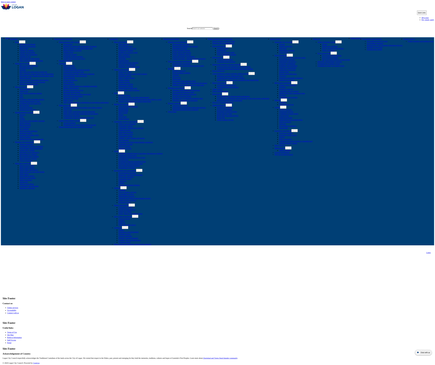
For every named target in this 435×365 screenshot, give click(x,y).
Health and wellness (121, 104)
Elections (282, 87)
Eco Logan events (324, 53)
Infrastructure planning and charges (185, 46)
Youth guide (283, 128)
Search (189, 28)
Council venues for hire (126, 210)
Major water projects (27, 168)
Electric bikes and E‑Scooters (128, 90)
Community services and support (125, 122)
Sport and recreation (125, 132)
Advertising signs (69, 68)
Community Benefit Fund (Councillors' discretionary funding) (140, 153)
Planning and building (171, 39)
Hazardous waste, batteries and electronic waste (37, 76)
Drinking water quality (28, 178)
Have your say (280, 145)
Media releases (280, 148)
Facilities (23, 70)
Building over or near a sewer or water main (188, 85)
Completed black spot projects (227, 87)
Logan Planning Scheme (181, 50)
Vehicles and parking (121, 70)
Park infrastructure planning (128, 63)
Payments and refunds (27, 44)
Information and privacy (287, 62)
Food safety (122, 117)
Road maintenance (219, 46)
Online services (356, 38)
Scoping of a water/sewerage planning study (188, 66)
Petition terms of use (286, 104)
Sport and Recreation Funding (129, 166)
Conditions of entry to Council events (331, 66)
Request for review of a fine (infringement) (133, 97)
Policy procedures (285, 139)
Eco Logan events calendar (332, 56)
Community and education (29, 186)
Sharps (120, 115)
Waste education (25, 78)
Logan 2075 (283, 52)
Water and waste (65, 105)
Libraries (117, 188)
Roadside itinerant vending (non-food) (77, 94)
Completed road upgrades (226, 62)
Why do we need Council (284, 154)
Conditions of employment (288, 114)
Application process (286, 112)
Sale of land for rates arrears (30, 59)
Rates (17, 42)
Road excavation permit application (229, 100)
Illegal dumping (25, 125)
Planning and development (177, 42)
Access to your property (127, 65)
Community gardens (125, 50)
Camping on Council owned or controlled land (295, 141)
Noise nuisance (25, 123)
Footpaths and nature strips (29, 135)
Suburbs (282, 44)
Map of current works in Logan (223, 41)
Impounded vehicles (125, 86)
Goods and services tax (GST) (74, 59)
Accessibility (11, 310)
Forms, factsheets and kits (182, 55)
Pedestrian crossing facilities (227, 112)
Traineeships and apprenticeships (291, 120)
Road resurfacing (218, 71)
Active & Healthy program (128, 107)
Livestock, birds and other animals (32, 99)
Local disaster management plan (31, 148)
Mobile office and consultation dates (292, 93)
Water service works (27, 166)
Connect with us (409, 39)
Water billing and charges (29, 170)
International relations (287, 50)
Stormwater (177, 79)
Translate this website (374, 49)
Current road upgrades (225, 60)
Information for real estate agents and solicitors (189, 108)
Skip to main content (8, 2)
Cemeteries (118, 228)
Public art (121, 223)
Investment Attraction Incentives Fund (132, 162)
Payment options (124, 95)
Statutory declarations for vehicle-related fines (134, 101)
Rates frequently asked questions (31, 61)
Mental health (123, 111)
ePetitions (282, 102)
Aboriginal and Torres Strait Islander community (135, 142)
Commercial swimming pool (73, 72)
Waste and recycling (22, 63)
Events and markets (70, 80)
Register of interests (286, 89)
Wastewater (24, 182)
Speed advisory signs (224, 114)
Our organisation (281, 55)
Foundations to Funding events (329, 64)
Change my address (27, 50)
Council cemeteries (125, 236)
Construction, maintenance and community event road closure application (243, 98)
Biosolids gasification (27, 188)
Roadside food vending (71, 92)
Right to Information (14, 337)
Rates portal (24, 48)
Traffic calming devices (225, 120)
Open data (282, 48)
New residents (123, 140)
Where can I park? (125, 72)
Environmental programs (127, 173)
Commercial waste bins (71, 116)
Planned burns (123, 61)
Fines (116, 93)
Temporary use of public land (128, 67)
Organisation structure (287, 60)
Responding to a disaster (28, 154)
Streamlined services (180, 48)
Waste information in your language (32, 82)
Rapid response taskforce (28, 131)
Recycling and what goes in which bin (33, 72)
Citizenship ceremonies (287, 70)
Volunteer (282, 124)
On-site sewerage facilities (182, 96)
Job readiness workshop (287, 126)
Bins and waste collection (29, 66)
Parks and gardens (120, 42)
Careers (277, 107)
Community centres (125, 208)
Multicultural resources (126, 196)
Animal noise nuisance (28, 110)
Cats (21, 95)
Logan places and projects (182, 52)
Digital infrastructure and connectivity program (75, 127)
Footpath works (222, 48)
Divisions (282, 95)
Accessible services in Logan (377, 41)
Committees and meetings (288, 97)
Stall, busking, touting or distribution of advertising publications (86, 102)
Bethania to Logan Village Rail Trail (230, 76)
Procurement (67, 44)
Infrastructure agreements (182, 64)
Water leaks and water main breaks (32, 172)
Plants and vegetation (126, 177)
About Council (275, 39)
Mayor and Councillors (283, 83)
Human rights (284, 72)
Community (113, 39)
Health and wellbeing (329, 46)
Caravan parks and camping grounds (76, 70)
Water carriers (68, 100)
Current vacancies (285, 110)
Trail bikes (122, 59)
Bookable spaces (124, 202)
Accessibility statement (375, 43)
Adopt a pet (24, 91)
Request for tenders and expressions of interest (80, 46)
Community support (125, 126)
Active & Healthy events (326, 42)
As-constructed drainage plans (183, 92)
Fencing (22, 115)
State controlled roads (220, 91)
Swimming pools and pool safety (184, 81)
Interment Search (124, 234)
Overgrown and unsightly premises (32, 121)
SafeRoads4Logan (219, 105)
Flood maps (172, 112)
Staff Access (11, 340)
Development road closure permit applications (233, 96)
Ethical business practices (72, 50)
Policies (282, 137)
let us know (34, 283)
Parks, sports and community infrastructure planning (132, 244)
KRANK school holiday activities (330, 62)
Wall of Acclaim (124, 146)
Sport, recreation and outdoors (333, 48)
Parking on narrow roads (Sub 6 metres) (132, 74)
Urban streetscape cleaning (226, 55)
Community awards (125, 144)
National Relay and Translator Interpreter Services (384, 45)
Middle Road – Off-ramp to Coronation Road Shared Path (238, 80)
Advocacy (282, 76)
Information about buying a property (185, 110)
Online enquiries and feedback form (420, 41)
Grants (116, 151)
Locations (122, 190)
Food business (68, 82)
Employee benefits (285, 118)
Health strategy (123, 119)
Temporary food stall (70, 98)
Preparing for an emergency (29, 152)
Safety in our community (127, 124)
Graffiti (22, 119)
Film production (69, 78)
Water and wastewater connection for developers (80, 114)
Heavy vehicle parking (126, 78)
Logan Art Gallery (125, 212)
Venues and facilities (121, 205)
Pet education (24, 106)
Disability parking (124, 76)
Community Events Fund (127, 155)
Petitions (278, 100)
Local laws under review (288, 135)
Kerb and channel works (225, 52)
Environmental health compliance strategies (78, 74)
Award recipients (69, 123)
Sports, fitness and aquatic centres (130, 214)
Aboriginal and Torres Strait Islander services (134, 198)
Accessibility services (126, 194)
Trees (21, 117)
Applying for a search (180, 106)
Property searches (174, 103)
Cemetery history (124, 242)
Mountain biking (124, 57)
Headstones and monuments (128, 232)
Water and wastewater (23, 163)
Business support (65, 61)
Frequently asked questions (73, 57)
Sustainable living (124, 179)
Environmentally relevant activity (75, 76)
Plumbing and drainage (176, 88)
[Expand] (21, 38)
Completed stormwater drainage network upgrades (235, 69)
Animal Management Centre (30, 101)
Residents (14, 39)
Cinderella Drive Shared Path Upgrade (231, 78)
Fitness (324, 44)
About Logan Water (27, 184)
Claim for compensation (287, 68)
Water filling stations (27, 176)
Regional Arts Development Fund (130, 164)
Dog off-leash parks (125, 46)
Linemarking (221, 50)
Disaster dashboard (26, 144)
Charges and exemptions (28, 55)
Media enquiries (285, 150)
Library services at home (127, 200)
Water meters (24, 174)
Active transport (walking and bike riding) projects (230, 74)
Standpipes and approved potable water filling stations (82, 108)
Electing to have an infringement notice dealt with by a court (140, 99)
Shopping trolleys (26, 133)
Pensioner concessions (28, 46)
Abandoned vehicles (125, 84)
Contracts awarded (70, 55)
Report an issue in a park (127, 48)
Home (6, 253)
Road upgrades (217, 57)
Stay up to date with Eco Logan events (336, 60)
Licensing (62, 63)
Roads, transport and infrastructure (220, 39)
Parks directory (123, 44)
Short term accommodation (73, 96)
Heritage (121, 221)
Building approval (179, 71)
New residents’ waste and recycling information (37, 74)
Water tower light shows (127, 225)
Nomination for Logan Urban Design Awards (79, 125)
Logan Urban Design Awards (69, 121)
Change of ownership (27, 52)
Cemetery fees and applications (129, 240)
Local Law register (286, 133)
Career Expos (284, 116)
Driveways (176, 77)
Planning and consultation (29, 84)
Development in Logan (181, 44)
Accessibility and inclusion (371, 39)
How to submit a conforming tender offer (78, 48)
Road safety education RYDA (227, 116)
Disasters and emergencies (24, 142)
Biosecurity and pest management (130, 175)
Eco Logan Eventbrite (330, 58)
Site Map (10, 335)
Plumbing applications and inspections (186, 90)
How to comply (69, 66)
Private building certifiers (181, 73)
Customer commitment (287, 64)
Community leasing (125, 136)
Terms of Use (12, 332)
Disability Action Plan (375, 47)
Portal (9, 343)
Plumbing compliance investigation (185, 100)
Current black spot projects (226, 85)
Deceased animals (26, 108)
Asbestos (176, 75)
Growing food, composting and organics (34, 80)
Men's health (123, 113)
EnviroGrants (123, 160)
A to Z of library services (127, 192)
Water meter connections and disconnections (79, 112)
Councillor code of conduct (289, 91)
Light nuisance (25, 127)
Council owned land (282, 152)
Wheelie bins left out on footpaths (32, 139)
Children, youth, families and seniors (131, 138)
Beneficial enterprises (286, 80)
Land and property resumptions (184, 57)
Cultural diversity (124, 130)
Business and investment (63, 39)
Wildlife (121, 183)
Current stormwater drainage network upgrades (234, 67)
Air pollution (24, 129)
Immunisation (123, 109)
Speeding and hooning (225, 108)
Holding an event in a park (128, 52)
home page (23, 279)
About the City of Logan (283, 42)
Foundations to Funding (127, 168)
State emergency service (28, 159)
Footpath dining (69, 84)
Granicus (36, 363)
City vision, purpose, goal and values (292, 58)
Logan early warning (27, 150)
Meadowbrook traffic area (127, 88)
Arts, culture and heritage (123, 216)
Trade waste (67, 110)
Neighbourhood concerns (24, 112)
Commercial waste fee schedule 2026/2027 (78, 118)
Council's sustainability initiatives (291, 78)
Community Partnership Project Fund (131, 158)
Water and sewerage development (180, 61)
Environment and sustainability (125, 171)
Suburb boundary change (288, 143)
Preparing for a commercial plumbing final (188, 98)
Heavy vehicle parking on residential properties (80, 86)
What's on (316, 39)
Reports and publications (288, 74)
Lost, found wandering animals (31, 93)
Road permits (217, 94)
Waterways (122, 181)
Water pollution (25, 137)
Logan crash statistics (224, 110)
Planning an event (124, 148)
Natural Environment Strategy (129, 185)
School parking (123, 80)
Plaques (121, 230)
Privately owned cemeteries (128, 238)
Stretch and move (328, 50)
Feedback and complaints (288, 66)
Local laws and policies (283, 131)
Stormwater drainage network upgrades (226, 64)
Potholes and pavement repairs (223, 43)
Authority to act (25, 57)
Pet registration (25, 89)
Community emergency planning (31, 146)
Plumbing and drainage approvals (184, 94)
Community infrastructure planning (131, 128)
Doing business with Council (69, 42)
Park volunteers (124, 55)
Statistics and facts (285, 46)
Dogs (21, 97)
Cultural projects (124, 219)
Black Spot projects (219, 83)
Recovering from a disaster (29, 157)
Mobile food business (71, 88)
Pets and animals (21, 87)
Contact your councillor (287, 85)
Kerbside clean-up (26, 68)
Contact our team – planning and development (189, 59)
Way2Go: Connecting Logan (222, 102)
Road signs (221, 118)
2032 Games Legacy (125, 134)
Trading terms (68, 52)
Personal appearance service (73, 90)
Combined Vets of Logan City (30, 103)
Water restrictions (26, 180)
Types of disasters (26, 161)
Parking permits (124, 82)
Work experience (285, 122)
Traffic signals (217, 89)
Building (171, 69)
